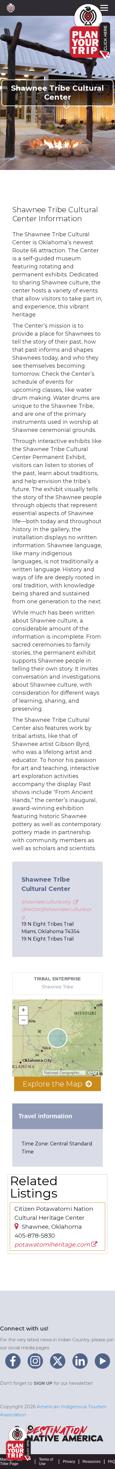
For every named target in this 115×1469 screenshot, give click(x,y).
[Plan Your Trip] (18, 1444)
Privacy (69, 1461)
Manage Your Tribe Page (11, 1461)
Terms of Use (46, 1461)
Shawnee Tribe (57, 987)
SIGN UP (43, 1383)
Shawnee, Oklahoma (51, 1226)
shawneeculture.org (46, 902)
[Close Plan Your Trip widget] (30, 1428)
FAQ (111, 1461)
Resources (91, 1461)
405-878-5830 (34, 1235)
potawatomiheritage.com (52, 1244)
